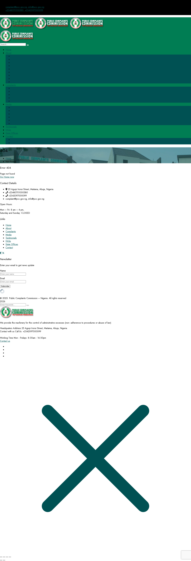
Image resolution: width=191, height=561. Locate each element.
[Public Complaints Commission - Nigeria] (17, 28)
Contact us (5, 341)
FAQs (8, 241)
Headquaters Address (10, 328)
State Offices (12, 244)
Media (8, 234)
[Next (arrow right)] (4, 560)
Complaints (11, 231)
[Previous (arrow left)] (1, 560)
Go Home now (7, 177)
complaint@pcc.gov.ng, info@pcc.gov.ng (25, 7)
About (8, 228)
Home (8, 158)
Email (2, 278)
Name (3, 270)
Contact (9, 247)
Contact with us (7, 331)
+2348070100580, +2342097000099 (24, 10)
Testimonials (11, 238)
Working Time (6, 337)
